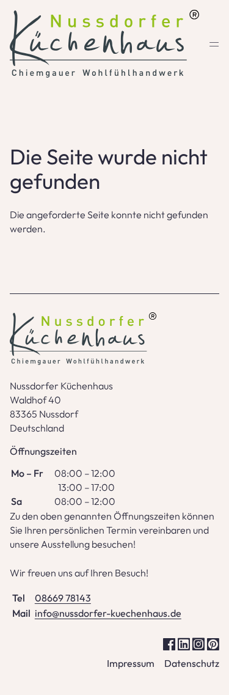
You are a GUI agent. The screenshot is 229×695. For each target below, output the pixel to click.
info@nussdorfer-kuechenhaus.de (108, 613)
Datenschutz (191, 663)
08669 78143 (63, 598)
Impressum (130, 663)
